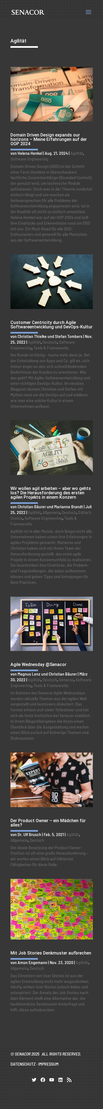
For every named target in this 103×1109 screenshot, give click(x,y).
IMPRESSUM (48, 1063)
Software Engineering (29, 158)
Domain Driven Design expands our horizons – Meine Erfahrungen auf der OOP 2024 (48, 139)
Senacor (66, 679)
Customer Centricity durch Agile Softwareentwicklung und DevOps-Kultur (51, 324)
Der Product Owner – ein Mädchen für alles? (48, 823)
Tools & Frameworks (51, 347)
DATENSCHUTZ (23, 1063)
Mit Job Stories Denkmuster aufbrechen (50, 953)
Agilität (76, 153)
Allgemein (51, 512)
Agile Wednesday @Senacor (38, 664)
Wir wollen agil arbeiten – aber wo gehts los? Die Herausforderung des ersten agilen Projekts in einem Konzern (50, 493)
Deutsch (50, 341)
